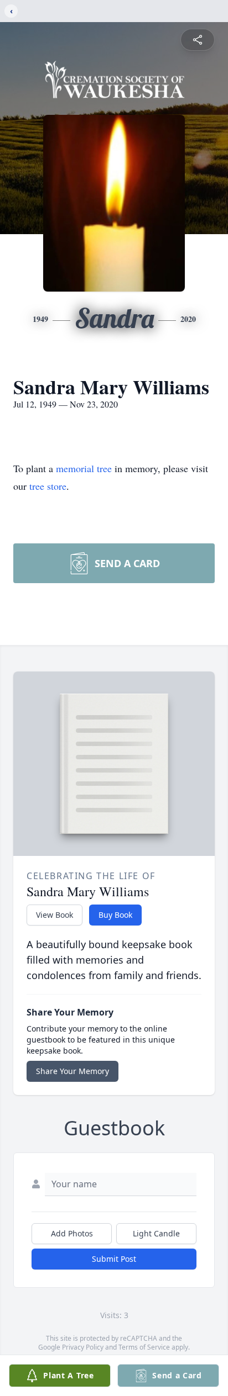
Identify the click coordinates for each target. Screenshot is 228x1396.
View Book (54, 914)
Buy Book (115, 914)
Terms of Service (144, 1347)
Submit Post (114, 1259)
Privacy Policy (82, 1347)
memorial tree (84, 468)
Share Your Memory (72, 1071)
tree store (47, 486)
